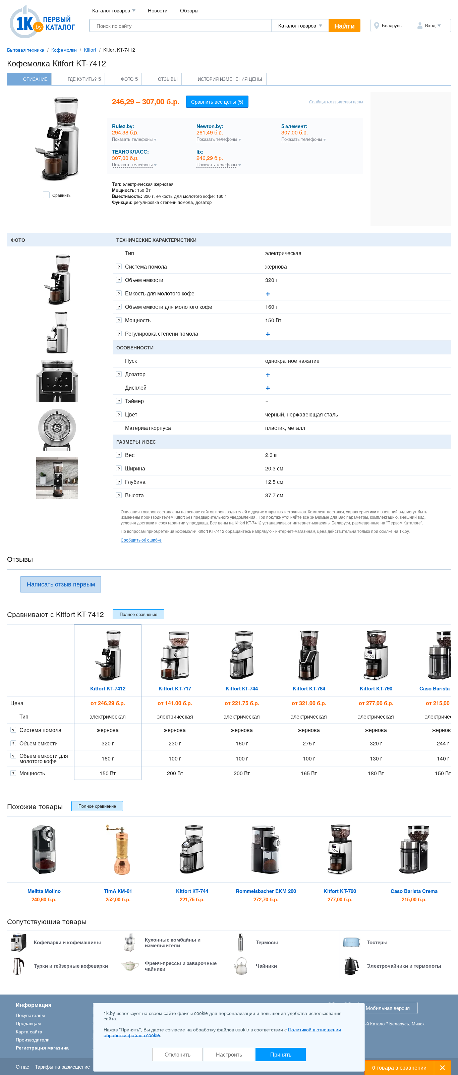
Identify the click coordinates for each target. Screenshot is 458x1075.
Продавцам (28, 1023)
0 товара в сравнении (399, 1067)
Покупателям (30, 1015)
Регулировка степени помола (161, 333)
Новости (157, 10)
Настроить (229, 1054)
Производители (33, 1039)
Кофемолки (64, 49)
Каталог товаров (113, 10)
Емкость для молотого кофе (159, 293)
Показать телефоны (132, 139)
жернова (276, 266)
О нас (22, 1066)
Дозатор (135, 374)
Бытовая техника (25, 49)
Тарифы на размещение (62, 1066)
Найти (344, 26)
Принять (280, 1054)
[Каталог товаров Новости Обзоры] (300, 25)
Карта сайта (29, 1031)
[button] (432, 25)
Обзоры (189, 10)
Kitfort (90, 49)
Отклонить (177, 1054)
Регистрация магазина (42, 1047)
